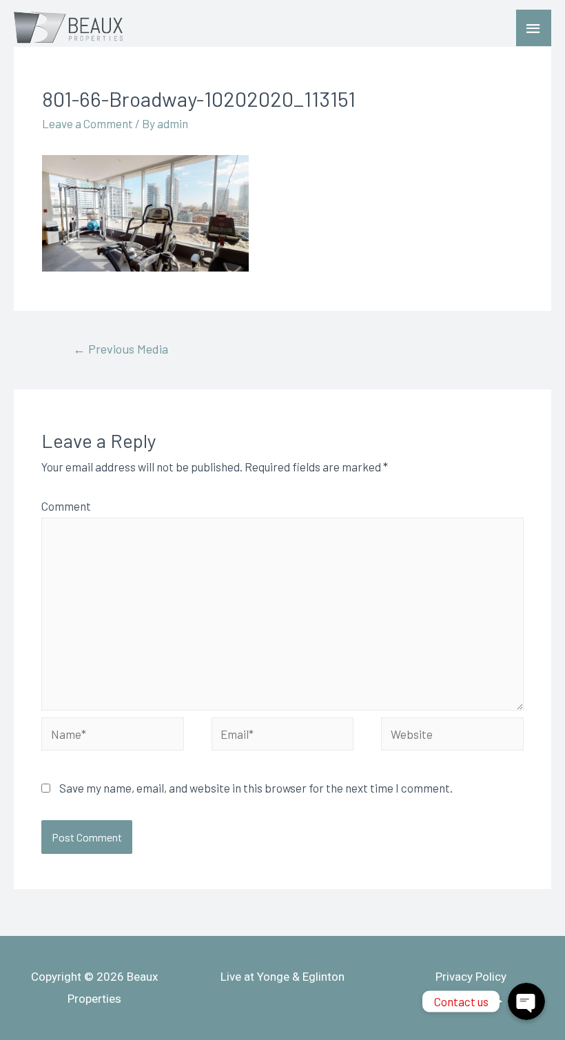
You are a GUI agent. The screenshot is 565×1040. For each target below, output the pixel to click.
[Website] (452, 735)
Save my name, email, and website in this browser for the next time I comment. (256, 788)
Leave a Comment (87, 123)
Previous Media (120, 348)
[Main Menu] (534, 28)
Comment (66, 506)
